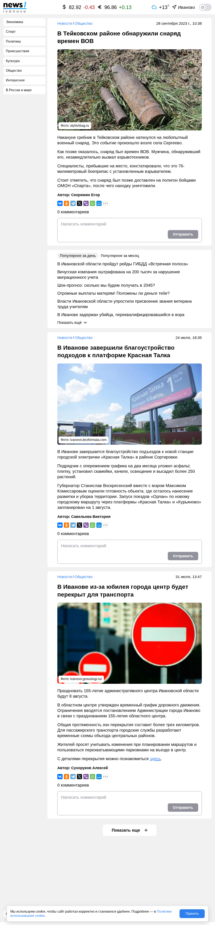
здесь (155, 758)
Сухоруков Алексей (89, 768)
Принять (192, 913)
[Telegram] (73, 203)
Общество (84, 23)
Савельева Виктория (91, 517)
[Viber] (86, 203)
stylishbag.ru (79, 125)
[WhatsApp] (92, 203)
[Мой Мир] (99, 203)
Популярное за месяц (120, 256)
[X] (79, 203)
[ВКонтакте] (60, 203)
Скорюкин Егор (85, 195)
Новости (64, 23)
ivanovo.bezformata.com (88, 440)
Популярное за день (78, 256)
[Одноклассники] (66, 203)
